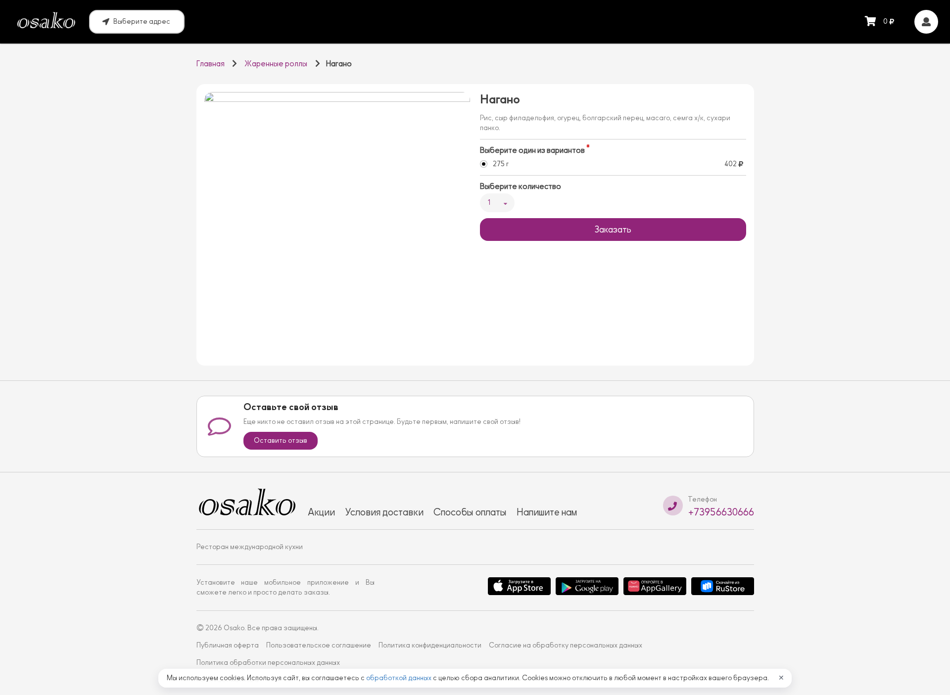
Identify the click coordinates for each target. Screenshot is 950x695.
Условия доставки (384, 512)
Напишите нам (547, 512)
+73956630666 (721, 512)
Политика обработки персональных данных (268, 662)
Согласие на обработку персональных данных (565, 645)
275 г (501, 164)
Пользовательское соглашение (318, 645)
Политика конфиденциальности (430, 645)
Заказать (612, 229)
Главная (210, 63)
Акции (321, 512)
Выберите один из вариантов (532, 150)
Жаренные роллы (275, 63)
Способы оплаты (470, 512)
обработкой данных (399, 678)
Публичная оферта (227, 645)
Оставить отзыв (280, 440)
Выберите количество (520, 186)
